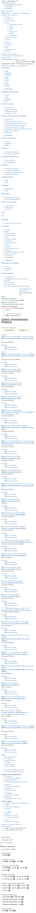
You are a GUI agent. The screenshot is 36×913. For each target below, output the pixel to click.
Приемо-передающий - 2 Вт (13, 902)
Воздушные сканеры (11, 109)
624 (5, 861)
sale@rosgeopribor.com (8, 3)
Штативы (7, 230)
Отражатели (8, 241)
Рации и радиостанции (12, 248)
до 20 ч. (6, 888)
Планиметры (9, 255)
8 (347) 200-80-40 (6, 56)
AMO (6, 182)
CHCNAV (7, 75)
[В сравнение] (11, 349)
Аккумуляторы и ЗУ (11, 243)
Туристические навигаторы (13, 223)
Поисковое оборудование (13, 786)
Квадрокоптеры (9, 205)
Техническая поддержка (12, 807)
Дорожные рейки (10, 233)
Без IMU (6, 868)
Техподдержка (13, 35)
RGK (6, 180)
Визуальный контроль (11, 130)
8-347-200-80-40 (17, 824)
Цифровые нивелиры (11, 174)
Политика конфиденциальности (14, 770)
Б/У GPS (7, 280)
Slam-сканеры (9, 107)
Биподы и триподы (10, 239)
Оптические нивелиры (12, 168)
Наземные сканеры (11, 113)
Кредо (7, 270)
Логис (6, 191)
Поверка (11, 28)
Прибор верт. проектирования (14, 172)
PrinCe (7, 95)
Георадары (8, 793)
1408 (12, 861)
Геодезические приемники (13, 314)
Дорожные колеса (10, 235)
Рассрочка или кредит (11, 817)
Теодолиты (8, 784)
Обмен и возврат (10, 766)
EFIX (6, 97)
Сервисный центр (10, 37)
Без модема (7, 897)
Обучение (8, 808)
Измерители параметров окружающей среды (18, 129)
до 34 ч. (6, 890)
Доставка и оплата (10, 757)
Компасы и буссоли (11, 254)
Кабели (7, 244)
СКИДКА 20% (5, 300)
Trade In (11, 33)
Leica (6, 77)
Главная (7, 17)
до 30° (15, 868)
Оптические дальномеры (12, 199)
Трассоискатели (10, 160)
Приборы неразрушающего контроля (16, 123)
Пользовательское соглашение (14, 771)
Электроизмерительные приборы (15, 125)
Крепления (8, 250)
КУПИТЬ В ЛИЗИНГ (7, 11)
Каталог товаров (10, 20)
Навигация (8, 796)
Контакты (8, 39)
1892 (19, 861)
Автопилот (8, 209)
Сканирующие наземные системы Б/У (16, 279)
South (6, 80)
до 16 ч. (15, 885)
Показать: (22, 330)
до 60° (6, 870)
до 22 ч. (24, 888)
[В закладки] (10, 347)
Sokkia (7, 79)
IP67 (5, 911)
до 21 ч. (15, 888)
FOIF (6, 71)
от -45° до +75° (22, 879)
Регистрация (9, 8)
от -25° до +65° (8, 876)
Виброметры (9, 132)
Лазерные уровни (10, 790)
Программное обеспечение (13, 798)
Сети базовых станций (15, 24)
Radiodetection (9, 189)
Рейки (7, 231)
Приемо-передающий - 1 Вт (13, 899)
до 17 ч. (24, 885)
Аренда (7, 813)
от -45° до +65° (8, 879)
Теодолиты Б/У (9, 277)
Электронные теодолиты (12, 154)
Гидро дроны (9, 207)
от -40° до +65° (22, 876)
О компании (8, 19)
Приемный (19, 897)
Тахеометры (9, 776)
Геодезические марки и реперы (14, 252)
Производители (9, 764)
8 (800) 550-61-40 (17, 56)
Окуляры (7, 246)
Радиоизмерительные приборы (14, 127)
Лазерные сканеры (11, 780)
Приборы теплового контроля (14, 121)
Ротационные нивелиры (12, 170)
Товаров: (9, 15)
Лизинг (11, 30)
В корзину (4, 345)
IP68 (12, 911)
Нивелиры (8, 788)
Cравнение (18, 5)
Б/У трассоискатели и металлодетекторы (17, 286)
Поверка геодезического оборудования (17, 803)
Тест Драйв (8, 811)
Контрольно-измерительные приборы (16, 782)
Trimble (7, 86)
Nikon (6, 82)
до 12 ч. (6, 885)
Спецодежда (9, 257)
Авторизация (9, 6)
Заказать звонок (6, 58)
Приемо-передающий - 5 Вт (13, 904)
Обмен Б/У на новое (11, 815)
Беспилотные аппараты (12, 795)
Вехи (6, 237)
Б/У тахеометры (10, 284)
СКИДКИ (3, 304)
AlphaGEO (8, 73)
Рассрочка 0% (13, 32)
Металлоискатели (10, 162)
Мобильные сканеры (11, 111)
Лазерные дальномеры (12, 197)
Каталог (7, 45)
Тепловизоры (9, 119)
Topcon (7, 84)
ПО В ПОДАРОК (6, 308)
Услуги (7, 22)
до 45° (23, 868)
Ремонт (11, 26)
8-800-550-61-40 (6, 824)
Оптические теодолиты (12, 152)
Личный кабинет (6, 65)
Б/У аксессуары (9, 282)
